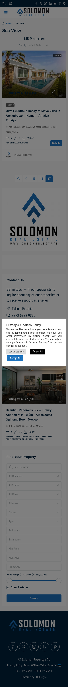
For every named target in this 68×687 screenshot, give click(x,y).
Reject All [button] (38, 351)
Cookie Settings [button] (16, 351)
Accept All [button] (15, 358)
